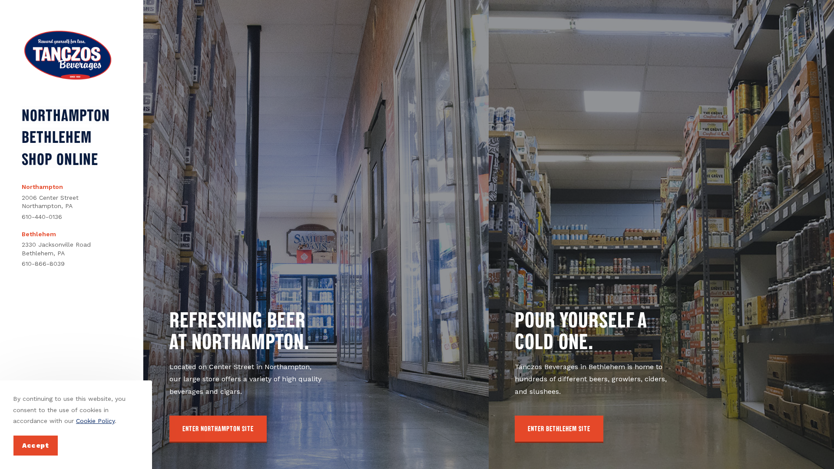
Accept (35, 445)
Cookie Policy (95, 420)
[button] (218, 429)
